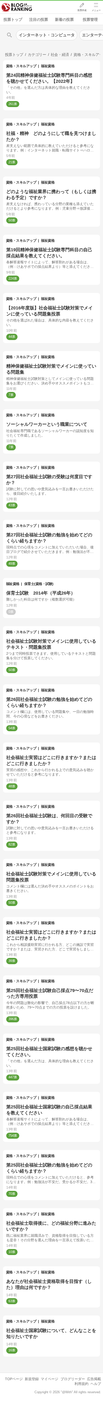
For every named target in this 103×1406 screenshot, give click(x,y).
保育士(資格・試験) (39, 584)
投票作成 (82, 10)
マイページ (49, 1379)
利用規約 (81, 1384)
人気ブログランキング (17, 7)
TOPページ (14, 1379)
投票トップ (13, 19)
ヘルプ (95, 1384)
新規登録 (32, 1379)
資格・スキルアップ (21, 66)
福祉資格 (47, 66)
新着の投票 (64, 19)
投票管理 (90, 19)
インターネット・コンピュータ (47, 35)
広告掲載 (94, 1379)
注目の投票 (38, 19)
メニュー (96, 10)
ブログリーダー (72, 1379)
